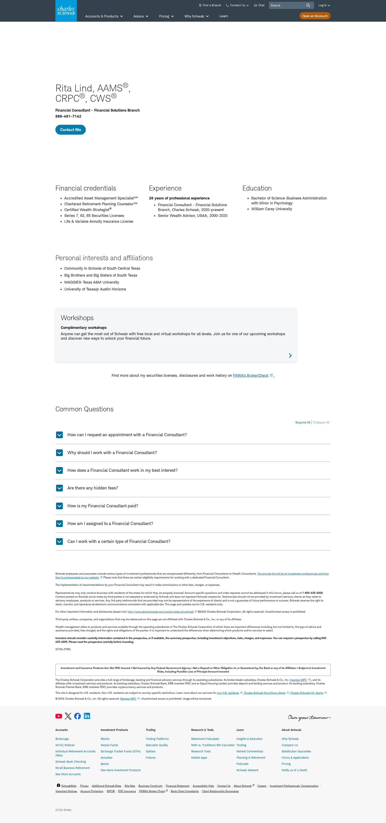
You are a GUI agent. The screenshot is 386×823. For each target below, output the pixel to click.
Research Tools (201, 751)
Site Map (130, 785)
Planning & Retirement (251, 757)
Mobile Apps (199, 757)
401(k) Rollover (65, 745)
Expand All (303, 422)
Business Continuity (150, 785)
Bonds (105, 764)
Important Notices (66, 791)
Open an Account (315, 16)
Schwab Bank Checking (70, 761)
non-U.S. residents (228, 692)
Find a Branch (212, 5)
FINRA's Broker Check (152, 791)
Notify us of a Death (294, 770)
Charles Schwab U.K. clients (306, 692)
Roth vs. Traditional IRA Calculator (213, 745)
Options (150, 751)
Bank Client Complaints (185, 791)
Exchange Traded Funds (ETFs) (121, 751)
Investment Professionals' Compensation (294, 785)
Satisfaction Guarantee (296, 751)
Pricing (286, 764)
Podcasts (242, 764)
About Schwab (243, 785)
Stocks (105, 738)
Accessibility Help (203, 785)
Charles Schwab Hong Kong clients (264, 692)
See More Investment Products (121, 770)
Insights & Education (249, 738)
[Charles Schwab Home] (66, 10)
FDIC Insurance (127, 791)
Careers (262, 785)
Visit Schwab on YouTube (58, 716)
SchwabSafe (68, 785)
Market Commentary (250, 751)
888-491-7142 (68, 116)
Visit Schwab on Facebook (77, 716)
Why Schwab (290, 738)
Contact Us (224, 785)
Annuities (106, 757)
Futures (150, 757)
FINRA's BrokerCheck (251, 375)
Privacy (84, 785)
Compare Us (290, 745)
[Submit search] (308, 5)
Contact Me (70, 129)
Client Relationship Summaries (220, 791)
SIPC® (111, 791)
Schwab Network (247, 770)
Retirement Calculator (205, 738)
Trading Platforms (157, 738)
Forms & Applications (295, 757)
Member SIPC (128, 698)
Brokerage (62, 738)
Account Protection (91, 791)
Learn (223, 16)
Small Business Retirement (72, 768)
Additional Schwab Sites (106, 785)
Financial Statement (177, 785)
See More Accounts (68, 774)
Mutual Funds (109, 745)
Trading (241, 745)
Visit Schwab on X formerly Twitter (68, 716)
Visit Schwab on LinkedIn (87, 716)
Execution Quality (157, 745)
